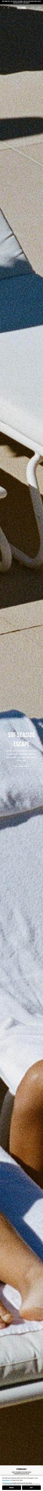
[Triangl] (21, 7)
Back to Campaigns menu (21, 766)
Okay (31, 1488)
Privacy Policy (5, 1480)
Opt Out (9, 1483)
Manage (11, 1488)
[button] (38, 7)
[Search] (8, 7)
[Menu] (5, 7)
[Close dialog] (41, 1466)
